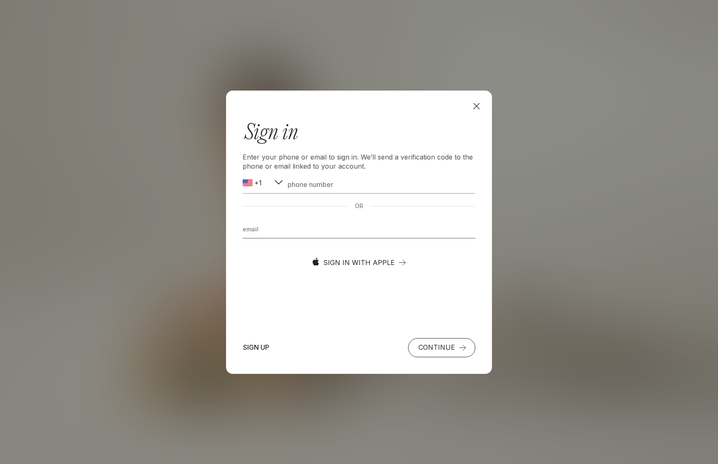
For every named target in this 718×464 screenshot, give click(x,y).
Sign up (256, 347)
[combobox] (263, 183)
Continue (436, 347)
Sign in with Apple (359, 262)
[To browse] (476, 106)
